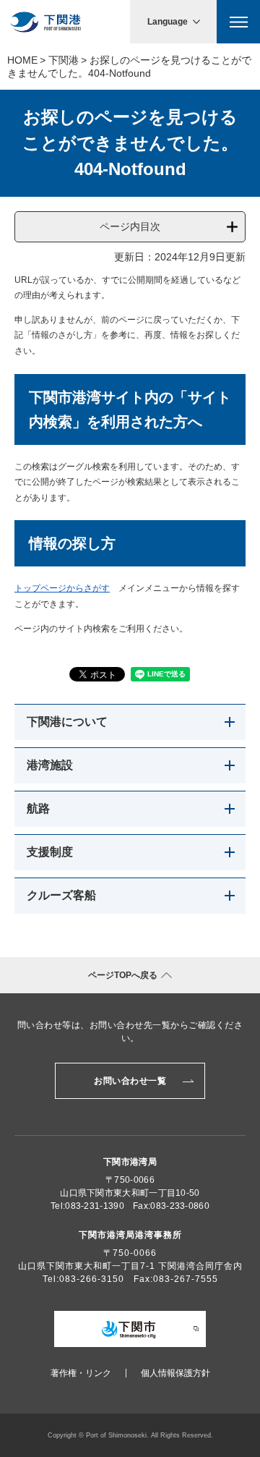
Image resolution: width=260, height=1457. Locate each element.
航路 (38, 808)
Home (22, 60)
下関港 (63, 60)
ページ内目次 (130, 226)
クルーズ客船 (61, 895)
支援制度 (50, 852)
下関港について (67, 721)
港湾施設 (50, 765)
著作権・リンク (81, 1373)
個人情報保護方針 (175, 1373)
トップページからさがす (62, 588)
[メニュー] (238, 21)
